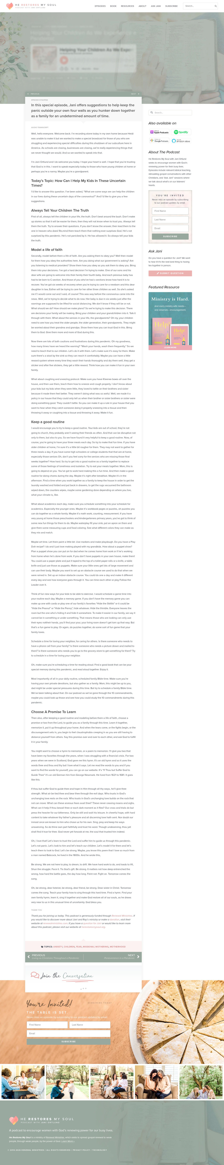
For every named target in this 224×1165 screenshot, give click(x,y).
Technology (99, 1150)
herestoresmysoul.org (93, 927)
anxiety (57, 946)
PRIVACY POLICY (81, 1150)
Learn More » (68, 1141)
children (69, 946)
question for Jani (92, 923)
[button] (53, 78)
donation (114, 919)
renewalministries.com (55, 923)
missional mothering (95, 946)
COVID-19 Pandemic (59, 27)
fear (79, 946)
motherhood (118, 946)
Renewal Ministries (122, 915)
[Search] (216, 6)
